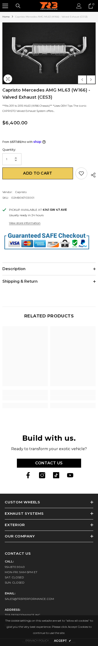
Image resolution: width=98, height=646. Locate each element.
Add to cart (37, 173)
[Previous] (82, 79)
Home (6, 16)
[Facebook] (28, 475)
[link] (25, 397)
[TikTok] (56, 475)
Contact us (49, 463)
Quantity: (9, 149)
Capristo (21, 192)
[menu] (5, 6)
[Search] (18, 6)
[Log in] (79, 6)
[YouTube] (70, 475)
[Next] (91, 79)
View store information (24, 223)
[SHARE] (91, 174)
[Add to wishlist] (81, 173)
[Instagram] (42, 475)
